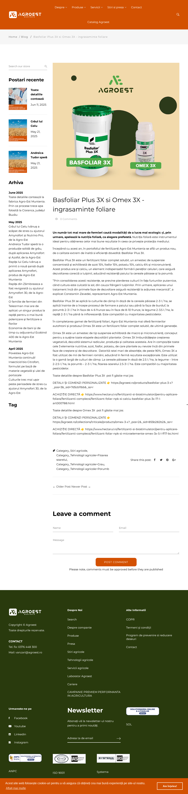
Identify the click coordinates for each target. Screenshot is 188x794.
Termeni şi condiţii (138, 627)
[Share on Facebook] (156, 460)
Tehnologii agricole (80, 660)
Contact (136, 7)
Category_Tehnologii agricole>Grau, (80, 464)
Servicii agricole (77, 668)
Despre (59, 7)
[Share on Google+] (175, 460)
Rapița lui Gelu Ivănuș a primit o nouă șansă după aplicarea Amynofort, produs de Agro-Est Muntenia (26, 270)
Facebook (21, 718)
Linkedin (20, 734)
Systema (103, 772)
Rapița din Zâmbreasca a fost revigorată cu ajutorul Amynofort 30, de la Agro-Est (26, 290)
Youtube (20, 726)
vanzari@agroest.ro (29, 652)
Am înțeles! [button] (170, 786)
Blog (24, 36)
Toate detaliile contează (37, 94)
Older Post (63, 486)
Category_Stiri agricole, (72, 450)
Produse (77, 7)
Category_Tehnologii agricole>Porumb (82, 469)
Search (72, 619)
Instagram (21, 742)
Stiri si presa (115, 7)
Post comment (116, 562)
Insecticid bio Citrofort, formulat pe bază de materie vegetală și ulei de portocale (27, 368)
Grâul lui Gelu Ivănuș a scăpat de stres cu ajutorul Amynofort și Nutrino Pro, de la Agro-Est (26, 233)
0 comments (68, 219)
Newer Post (79, 486)
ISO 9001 (59, 772)
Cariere (72, 684)
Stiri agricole (75, 652)
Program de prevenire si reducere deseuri (149, 637)
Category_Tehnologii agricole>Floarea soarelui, (82, 457)
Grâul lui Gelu (37, 124)
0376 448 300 (27, 647)
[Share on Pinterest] (168, 460)
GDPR (130, 619)
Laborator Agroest (79, 676)
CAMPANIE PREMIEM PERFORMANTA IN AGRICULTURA (93, 693)
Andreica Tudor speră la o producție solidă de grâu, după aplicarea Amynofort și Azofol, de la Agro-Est (26, 250)
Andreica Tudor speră (39, 155)
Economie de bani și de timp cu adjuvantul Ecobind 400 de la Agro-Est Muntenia (28, 334)
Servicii (95, 7)
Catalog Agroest (98, 22)
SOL (129, 724)
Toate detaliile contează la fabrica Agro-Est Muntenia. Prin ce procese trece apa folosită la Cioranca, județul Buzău (27, 205)
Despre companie (79, 627)
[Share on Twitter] (162, 460)
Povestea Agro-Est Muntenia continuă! (22, 355)
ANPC (13, 771)
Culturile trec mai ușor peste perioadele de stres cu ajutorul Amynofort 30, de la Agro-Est (28, 386)
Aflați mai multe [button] (16, 788)
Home (13, 36)
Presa (71, 643)
